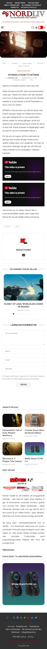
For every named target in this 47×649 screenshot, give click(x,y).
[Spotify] (25, 617)
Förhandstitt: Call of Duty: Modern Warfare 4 (12, 433)
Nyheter (15, 63)
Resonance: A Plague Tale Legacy (12, 459)
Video (17, 226)
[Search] (33, 27)
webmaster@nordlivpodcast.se (23, 639)
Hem (4, 63)
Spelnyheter (27, 63)
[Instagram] (7, 617)
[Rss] (21, 617)
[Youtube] (28, 617)
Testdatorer (33, 3)
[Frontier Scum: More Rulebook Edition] (34, 420)
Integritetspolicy (28, 7)
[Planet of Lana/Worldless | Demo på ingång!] (23, 287)
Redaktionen (20, 3)
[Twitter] (14, 617)
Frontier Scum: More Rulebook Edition (34, 431)
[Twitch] (40, 617)
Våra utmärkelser (11, 5)
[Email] (32, 617)
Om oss (9, 3)
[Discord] (18, 617)
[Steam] (36, 617)
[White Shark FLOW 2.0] (34, 448)
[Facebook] (10, 617)
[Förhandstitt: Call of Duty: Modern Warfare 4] (12, 420)
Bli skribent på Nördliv (31, 5)
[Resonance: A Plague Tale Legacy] (12, 448)
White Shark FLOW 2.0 (34, 459)
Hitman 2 (7, 226)
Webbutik (15, 7)
